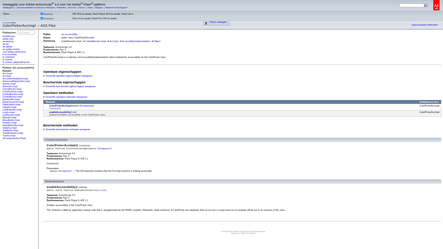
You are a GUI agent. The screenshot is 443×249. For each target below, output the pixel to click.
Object (157, 41)
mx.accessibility (9, 23)
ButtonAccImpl (10, 86)
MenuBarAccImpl (11, 120)
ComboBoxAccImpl (12, 96)
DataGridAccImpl (11, 99)
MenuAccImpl (9, 117)
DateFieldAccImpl (11, 104)
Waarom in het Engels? (117, 7)
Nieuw (82, 7)
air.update (7, 46)
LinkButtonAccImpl (12, 109)
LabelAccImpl (9, 107)
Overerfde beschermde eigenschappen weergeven (70, 86)
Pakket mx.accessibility (18, 67)
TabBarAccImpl (10, 130)
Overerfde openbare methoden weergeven (66, 97)
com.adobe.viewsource (14, 51)
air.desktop (8, 41)
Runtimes (48, 14)
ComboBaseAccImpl (13, 94)
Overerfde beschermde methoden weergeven (67, 129)
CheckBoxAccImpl (12, 89)
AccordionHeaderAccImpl (15, 78)
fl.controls (7, 59)
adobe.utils (8, 39)
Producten (48, 18)
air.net (6, 44)
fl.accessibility (10, 54)
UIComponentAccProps (14, 138)
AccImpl (7, 76)
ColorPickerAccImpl (12, 91)
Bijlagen (99, 7)
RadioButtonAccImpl (13, 125)
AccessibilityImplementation (136, 41)
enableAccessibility (59, 112)
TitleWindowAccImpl (13, 133)
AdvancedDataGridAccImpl (16, 81)
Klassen (73, 7)
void (74, 112)
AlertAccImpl (9, 83)
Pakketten (61, 7)
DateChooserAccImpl (13, 102)
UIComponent (86, 105)
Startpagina (8, 7)
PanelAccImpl (10, 122)
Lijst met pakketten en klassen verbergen (35, 7)
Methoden (433, 25)
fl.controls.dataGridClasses (16, 62)
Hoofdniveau (9, 36)
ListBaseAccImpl (11, 115)
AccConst (7, 73)
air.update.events (11, 49)
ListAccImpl (9, 112)
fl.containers (9, 57)
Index (90, 7)
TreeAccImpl (9, 135)
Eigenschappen (419, 25)
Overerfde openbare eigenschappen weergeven (68, 76)
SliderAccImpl (10, 128)
